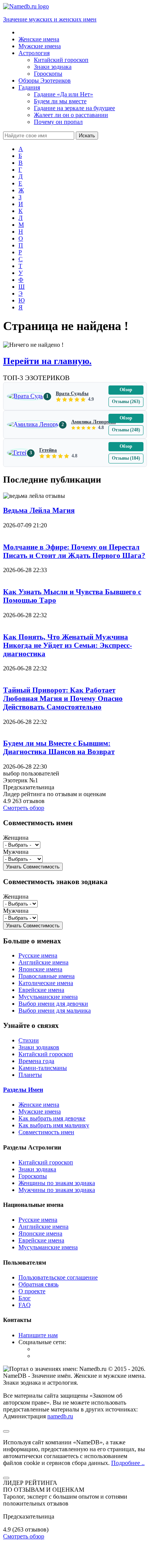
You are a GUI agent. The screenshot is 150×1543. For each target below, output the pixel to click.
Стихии (28, 1040)
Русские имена (37, 955)
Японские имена (40, 969)
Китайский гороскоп (45, 1054)
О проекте (31, 1291)
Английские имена (43, 962)
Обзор (126, 389)
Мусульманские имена (48, 996)
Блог (24, 1298)
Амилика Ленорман (93, 421)
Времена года (36, 1061)
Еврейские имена (41, 990)
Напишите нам (38, 1335)
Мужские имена (39, 1111)
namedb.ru (60, 1416)
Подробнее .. (128, 1463)
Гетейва (48, 450)
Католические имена (45, 983)
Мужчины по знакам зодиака (56, 1190)
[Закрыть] (6, 1478)
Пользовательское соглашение (58, 1277)
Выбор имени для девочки (53, 1003)
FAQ (24, 1305)
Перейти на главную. (47, 361)
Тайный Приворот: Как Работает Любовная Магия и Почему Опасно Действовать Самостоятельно (63, 698)
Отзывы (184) (126, 458)
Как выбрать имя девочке (51, 1118)
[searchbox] (38, 136)
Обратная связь (38, 1284)
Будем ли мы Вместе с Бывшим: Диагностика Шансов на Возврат (59, 747)
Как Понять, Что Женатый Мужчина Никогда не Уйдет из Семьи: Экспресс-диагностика (67, 645)
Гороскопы (32, 1176)
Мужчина (15, 852)
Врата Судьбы (72, 393)
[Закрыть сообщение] (6, 1431)
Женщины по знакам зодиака (56, 1183)
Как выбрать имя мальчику (53, 1125)
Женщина (15, 837)
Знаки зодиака (37, 1169)
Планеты (30, 1074)
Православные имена (46, 976)
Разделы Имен (23, 1089)
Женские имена (38, 1104)
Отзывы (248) (126, 429)
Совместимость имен (46, 1132)
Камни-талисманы (42, 1068)
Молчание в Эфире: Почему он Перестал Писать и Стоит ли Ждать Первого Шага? (74, 551)
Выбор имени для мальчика (54, 1010)
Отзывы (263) (126, 401)
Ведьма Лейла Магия (39, 510)
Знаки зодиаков (38, 1047)
